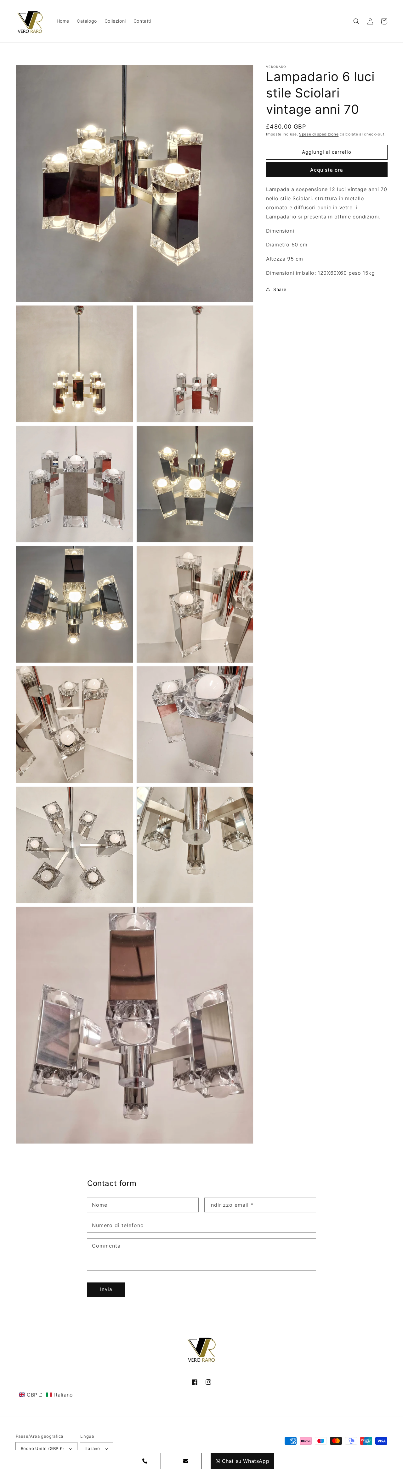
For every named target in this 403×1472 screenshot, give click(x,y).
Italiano (92, 1448)
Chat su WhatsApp (246, 1461)
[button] (356, 21)
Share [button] (279, 289)
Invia (106, 1289)
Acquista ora (326, 170)
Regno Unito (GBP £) (42, 1448)
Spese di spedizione (318, 134)
